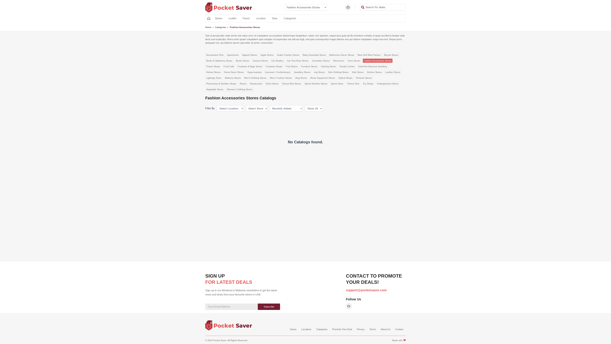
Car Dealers (277, 60)
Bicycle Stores (391, 55)
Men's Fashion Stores (281, 78)
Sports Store (337, 83)
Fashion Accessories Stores (378, 60)
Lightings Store (213, 78)
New (274, 18)
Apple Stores (267, 55)
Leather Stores (392, 72)
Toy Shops (368, 83)
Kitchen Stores (374, 72)
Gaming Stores (328, 66)
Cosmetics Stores (321, 60)
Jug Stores (319, 72)
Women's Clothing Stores (239, 89)
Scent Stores (272, 83)
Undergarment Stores (388, 83)
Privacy (361, 329)
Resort (243, 83)
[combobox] (383, 7)
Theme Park (353, 83)
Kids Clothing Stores (338, 72)
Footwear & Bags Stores (250, 66)
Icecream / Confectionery (277, 72)
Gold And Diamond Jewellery (372, 66)
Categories (290, 18)
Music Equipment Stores (322, 78)
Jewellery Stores (302, 72)
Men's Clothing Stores (255, 78)
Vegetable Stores (214, 89)
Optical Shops (345, 78)
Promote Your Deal (342, 329)
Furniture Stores (309, 66)
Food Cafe (229, 66)
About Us (385, 329)
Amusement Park (215, 55)
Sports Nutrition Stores (316, 83)
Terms (372, 329)
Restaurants (256, 83)
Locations (306, 329)
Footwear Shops (274, 66)
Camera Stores (260, 60)
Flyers (246, 18)
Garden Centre (347, 66)
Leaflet (232, 18)
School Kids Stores (291, 83)
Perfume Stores (364, 78)
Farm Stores (354, 60)
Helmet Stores (213, 72)
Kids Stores (358, 72)
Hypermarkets (254, 72)
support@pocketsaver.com (366, 290)
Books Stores (242, 60)
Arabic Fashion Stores (288, 55)
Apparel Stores (249, 55)
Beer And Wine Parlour (369, 55)
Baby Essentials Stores (314, 55)
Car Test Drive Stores (298, 60)
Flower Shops (213, 66)
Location (261, 18)
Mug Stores (301, 78)
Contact (399, 329)
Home (208, 18)
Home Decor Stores (234, 72)
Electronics (338, 60)
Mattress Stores (233, 78)
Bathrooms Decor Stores (341, 55)
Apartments (233, 55)
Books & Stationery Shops (219, 60)
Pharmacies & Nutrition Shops (221, 83)
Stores (218, 18)
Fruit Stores (292, 66)
